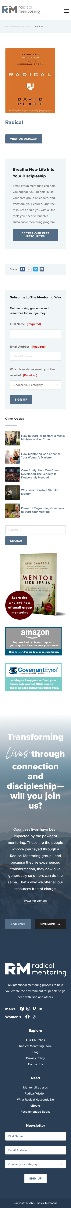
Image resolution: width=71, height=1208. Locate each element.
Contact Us (35, 1064)
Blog (35, 1052)
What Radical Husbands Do (35, 1100)
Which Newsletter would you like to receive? (34, 372)
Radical (14, 122)
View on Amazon (24, 139)
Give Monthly (50, 924)
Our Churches (35, 1040)
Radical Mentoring (14, 26)
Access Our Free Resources (35, 235)
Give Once (18, 924)
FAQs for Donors (35, 901)
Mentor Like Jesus (35, 1087)
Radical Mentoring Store (35, 1046)
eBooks (35, 1106)
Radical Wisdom (35, 1093)
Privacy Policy (35, 1058)
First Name (25, 324)
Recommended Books (35, 1112)
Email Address (28, 347)
